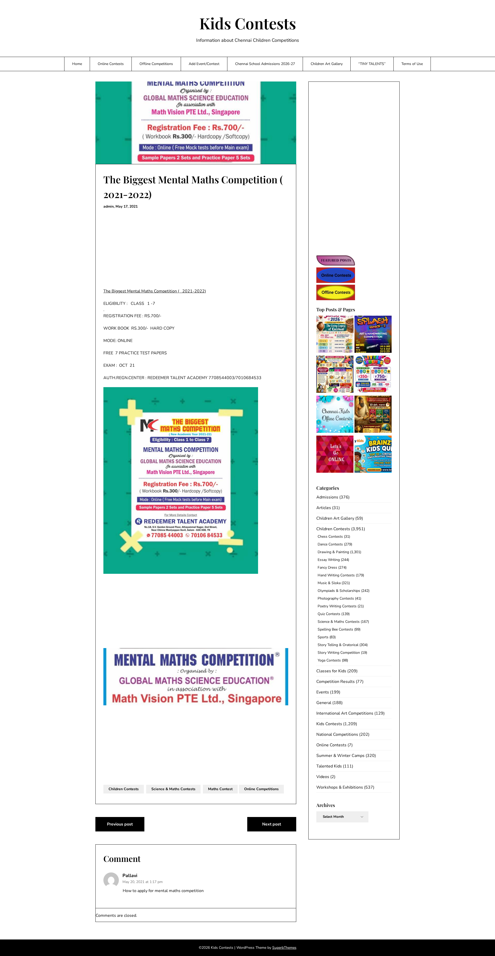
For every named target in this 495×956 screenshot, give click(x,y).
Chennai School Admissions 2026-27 (265, 63)
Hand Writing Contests (336, 575)
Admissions (327, 497)
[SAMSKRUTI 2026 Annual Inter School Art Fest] (334, 335)
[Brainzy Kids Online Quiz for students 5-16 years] (373, 455)
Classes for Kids (331, 671)
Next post (271, 824)
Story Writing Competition (339, 652)
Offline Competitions (156, 63)
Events (322, 692)
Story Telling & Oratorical (338, 644)
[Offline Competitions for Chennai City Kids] (334, 415)
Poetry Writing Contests (337, 606)
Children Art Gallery (327, 63)
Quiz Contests (329, 613)
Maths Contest (220, 789)
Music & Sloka (329, 583)
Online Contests (111, 63)
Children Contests (124, 789)
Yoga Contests (329, 660)
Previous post (120, 824)
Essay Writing (329, 559)
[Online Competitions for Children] (334, 455)
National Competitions (337, 734)
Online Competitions (261, 789)
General (323, 703)
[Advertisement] (195, 250)
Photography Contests (336, 598)
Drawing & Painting (333, 552)
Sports (323, 637)
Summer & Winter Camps (340, 755)
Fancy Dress (327, 567)
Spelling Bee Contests (335, 629)
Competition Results (335, 681)
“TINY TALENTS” (372, 63)
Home (77, 63)
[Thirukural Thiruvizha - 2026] (373, 415)
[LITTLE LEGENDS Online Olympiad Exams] (373, 375)
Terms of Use (412, 63)
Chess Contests (330, 536)
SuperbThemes (284, 947)
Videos (322, 777)
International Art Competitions (344, 713)
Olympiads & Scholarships (339, 590)
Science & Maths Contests (173, 789)
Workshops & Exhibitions (339, 787)
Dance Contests (330, 544)
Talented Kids (329, 766)
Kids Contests (247, 23)
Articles (323, 508)
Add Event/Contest (204, 63)
